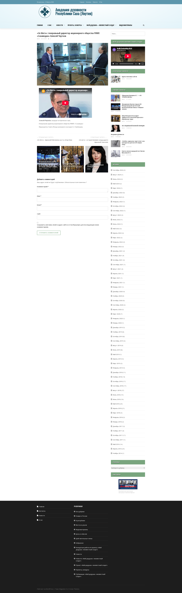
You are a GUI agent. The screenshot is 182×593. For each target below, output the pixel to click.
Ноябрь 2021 (117, 255)
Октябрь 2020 (117, 300)
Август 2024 (117, 175)
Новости (95, 2)
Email (39, 205)
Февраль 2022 (118, 242)
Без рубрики (80, 511)
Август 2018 (117, 390)
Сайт (39, 214)
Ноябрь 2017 (117, 431)
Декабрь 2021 (118, 251)
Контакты (88, 2)
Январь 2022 (117, 246)
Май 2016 (116, 444)
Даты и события (81, 534)
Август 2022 (117, 215)
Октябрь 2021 (117, 260)
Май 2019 (116, 354)
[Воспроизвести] (113, 64)
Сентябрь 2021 (118, 264)
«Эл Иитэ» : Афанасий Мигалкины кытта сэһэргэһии (54, 140)
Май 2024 (116, 184)
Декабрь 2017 (118, 426)
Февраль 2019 (118, 368)
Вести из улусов (81, 525)
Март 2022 (116, 238)
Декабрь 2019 (118, 327)
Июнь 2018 (116, 399)
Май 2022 (116, 229)
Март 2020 (116, 314)
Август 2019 (117, 345)
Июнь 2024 (116, 179)
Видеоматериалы (125, 25)
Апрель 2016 (117, 449)
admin (38, 38)
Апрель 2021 (117, 273)
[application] (128, 56)
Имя (39, 196)
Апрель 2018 (117, 408)
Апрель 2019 (117, 359)
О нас (100, 2)
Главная (82, 2)
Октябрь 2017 (117, 435)
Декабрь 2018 (118, 372)
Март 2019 (116, 363)
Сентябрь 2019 (118, 341)
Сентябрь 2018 (118, 386)
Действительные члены (84, 538)
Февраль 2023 (118, 202)
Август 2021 (117, 269)
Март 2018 (116, 413)
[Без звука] (139, 64)
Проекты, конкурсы (75, 25)
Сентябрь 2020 (118, 305)
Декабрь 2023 (118, 193)
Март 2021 (116, 278)
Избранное (80, 543)
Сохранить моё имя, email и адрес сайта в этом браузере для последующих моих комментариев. (68, 226)
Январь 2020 (117, 323)
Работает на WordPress (45, 589)
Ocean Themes (74, 589)
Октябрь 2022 (117, 206)
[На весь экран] (143, 64)
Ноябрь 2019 (117, 332)
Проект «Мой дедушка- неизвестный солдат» (91, 565)
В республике (80, 520)
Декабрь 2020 (118, 291)
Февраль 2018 (118, 417)
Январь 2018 (117, 422)
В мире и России (81, 516)
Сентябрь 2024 (118, 170)
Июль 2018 (116, 395)
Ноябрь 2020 (117, 296)
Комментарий (43, 187)
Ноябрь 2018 (117, 377)
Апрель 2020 (117, 309)
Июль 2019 (116, 350)
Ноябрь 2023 (117, 197)
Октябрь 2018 (117, 381)
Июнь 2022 (116, 224)
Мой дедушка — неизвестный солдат (100, 25)
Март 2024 (116, 188)
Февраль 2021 (118, 282)
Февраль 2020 (118, 318)
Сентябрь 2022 (118, 211)
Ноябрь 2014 (117, 453)
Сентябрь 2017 (118, 440)
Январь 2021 (117, 287)
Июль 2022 (116, 220)
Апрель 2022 (117, 233)
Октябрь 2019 (117, 336)
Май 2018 (116, 404)
